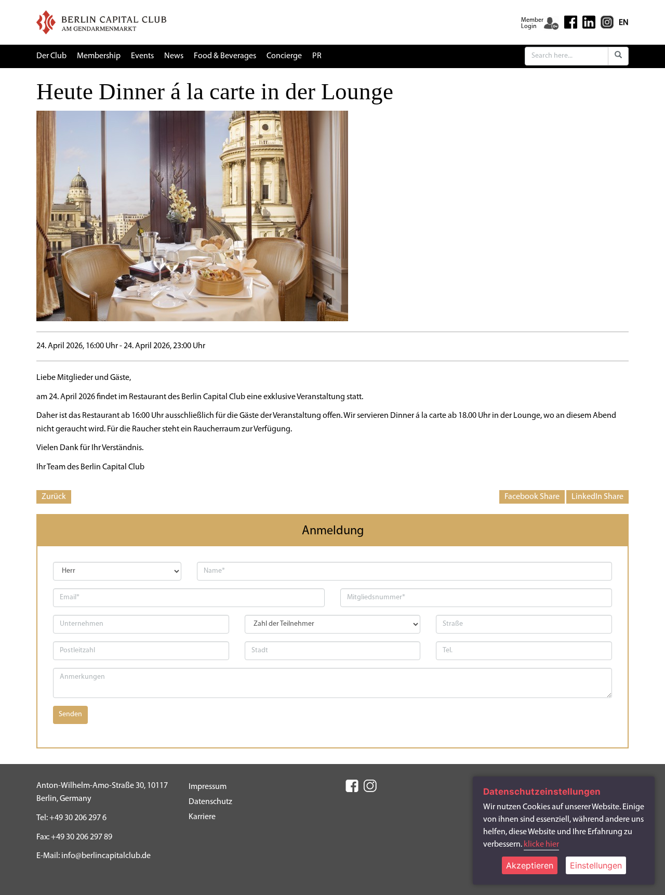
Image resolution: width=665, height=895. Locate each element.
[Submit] (618, 56)
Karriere (202, 817)
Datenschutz (210, 802)
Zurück (54, 497)
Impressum (208, 787)
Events (142, 56)
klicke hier (541, 844)
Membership (99, 56)
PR (317, 56)
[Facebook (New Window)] (570, 22)
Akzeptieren (529, 865)
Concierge (284, 56)
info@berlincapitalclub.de (106, 856)
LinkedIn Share (597, 497)
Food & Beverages (225, 56)
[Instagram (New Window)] (607, 22)
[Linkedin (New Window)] (588, 22)
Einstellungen (596, 865)
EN (624, 23)
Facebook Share (532, 497)
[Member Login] (551, 23)
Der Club (51, 56)
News (173, 56)
